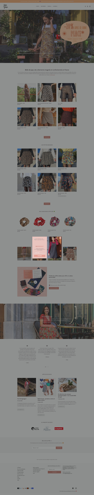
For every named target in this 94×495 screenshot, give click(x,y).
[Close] (60, 238)
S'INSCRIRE (40, 255)
